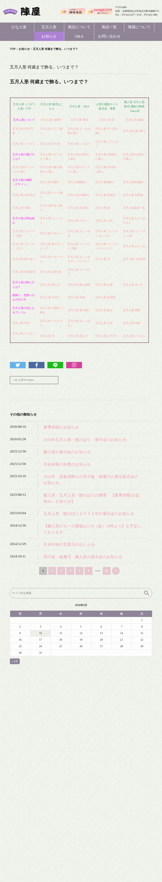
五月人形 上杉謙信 (134, 259)
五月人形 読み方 (78, 335)
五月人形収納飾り (134, 182)
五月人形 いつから (23, 143)
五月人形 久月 (104, 323)
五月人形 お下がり (106, 335)
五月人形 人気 (104, 220)
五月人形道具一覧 (134, 207)
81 (106, 570)
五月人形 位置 (104, 284)
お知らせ (49, 36)
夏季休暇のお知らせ (61, 427)
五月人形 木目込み (23, 195)
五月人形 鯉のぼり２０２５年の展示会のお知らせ (88, 514)
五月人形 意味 (79, 119)
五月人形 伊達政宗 (23, 271)
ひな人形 (18, 27)
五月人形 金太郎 (78, 207)
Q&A (79, 36)
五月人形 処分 (104, 310)
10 (40, 633)
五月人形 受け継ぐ (79, 310)
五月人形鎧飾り (77, 182)
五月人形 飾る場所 (79, 284)
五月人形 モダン (78, 220)
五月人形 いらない (134, 335)
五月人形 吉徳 (131, 323)
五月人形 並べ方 (133, 284)
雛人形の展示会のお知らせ (67, 452)
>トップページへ (23, 380)
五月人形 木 (47, 335)
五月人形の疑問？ (52, 119)
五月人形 (49, 27)
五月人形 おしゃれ (134, 246)
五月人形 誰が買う (134, 130)
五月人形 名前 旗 (50, 271)
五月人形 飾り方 (50, 284)
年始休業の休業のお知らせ (67, 464)
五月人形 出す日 (50, 143)
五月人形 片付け (50, 297)
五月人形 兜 (102, 259)
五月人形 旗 (102, 207)
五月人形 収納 (76, 297)
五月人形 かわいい (51, 233)
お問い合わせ (109, 36)
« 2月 (15, 661)
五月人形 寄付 (21, 323)
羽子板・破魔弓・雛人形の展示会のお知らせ (82, 557)
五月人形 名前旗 (133, 195)
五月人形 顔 (107, 119)
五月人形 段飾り (50, 182)
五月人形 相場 (134, 119)
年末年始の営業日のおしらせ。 (71, 544)
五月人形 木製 (21, 207)
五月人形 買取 (131, 310)
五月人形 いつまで (79, 143)
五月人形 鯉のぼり (23, 259)
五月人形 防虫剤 (105, 297)
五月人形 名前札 (105, 195)
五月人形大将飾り (79, 195)
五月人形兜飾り (105, 182)
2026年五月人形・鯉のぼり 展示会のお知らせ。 (86, 440)
